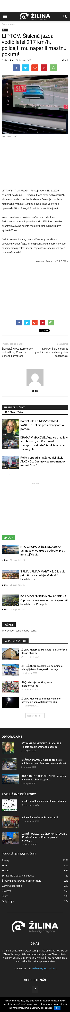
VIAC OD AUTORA (13, 412)
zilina (11, 60)
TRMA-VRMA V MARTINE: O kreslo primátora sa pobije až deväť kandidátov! (42, 575)
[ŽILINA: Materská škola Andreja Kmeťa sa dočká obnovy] (10, 654)
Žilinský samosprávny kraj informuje (21, 880)
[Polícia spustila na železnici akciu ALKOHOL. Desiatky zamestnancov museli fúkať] (10, 462)
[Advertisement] (35, 6)
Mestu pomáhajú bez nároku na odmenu (43, 801)
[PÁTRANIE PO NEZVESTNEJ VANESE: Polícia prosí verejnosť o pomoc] (10, 427)
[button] (65, 16)
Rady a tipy (8, 901)
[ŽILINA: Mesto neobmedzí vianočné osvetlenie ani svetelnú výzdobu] (10, 702)
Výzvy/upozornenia (12, 885)
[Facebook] (35, 989)
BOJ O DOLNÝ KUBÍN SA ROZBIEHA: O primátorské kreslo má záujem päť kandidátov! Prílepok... (44, 600)
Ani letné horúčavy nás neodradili (39, 817)
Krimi (5, 30)
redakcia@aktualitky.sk (44, 968)
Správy (5, 860)
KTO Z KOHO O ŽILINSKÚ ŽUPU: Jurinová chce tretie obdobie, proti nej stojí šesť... (42, 550)
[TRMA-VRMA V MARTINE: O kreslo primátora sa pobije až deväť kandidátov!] (10, 574)
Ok (57, 1008)
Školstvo (6, 890)
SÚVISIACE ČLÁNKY (14, 407)
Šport (5, 896)
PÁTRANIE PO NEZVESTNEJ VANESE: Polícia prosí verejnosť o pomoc (42, 425)
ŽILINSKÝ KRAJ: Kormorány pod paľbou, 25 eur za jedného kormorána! (17, 352)
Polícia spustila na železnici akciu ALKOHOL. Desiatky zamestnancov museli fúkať (42, 461)
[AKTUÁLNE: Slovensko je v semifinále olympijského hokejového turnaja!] (10, 670)
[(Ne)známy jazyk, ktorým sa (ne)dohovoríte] (10, 687)
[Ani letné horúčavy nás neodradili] (10, 822)
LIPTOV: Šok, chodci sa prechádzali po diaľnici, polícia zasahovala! (51, 352)
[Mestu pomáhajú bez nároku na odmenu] (9, 805)
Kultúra (6, 870)
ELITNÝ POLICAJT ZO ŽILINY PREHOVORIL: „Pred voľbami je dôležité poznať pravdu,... (44, 837)
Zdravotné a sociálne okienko (18, 875)
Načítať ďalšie (33, 715)
